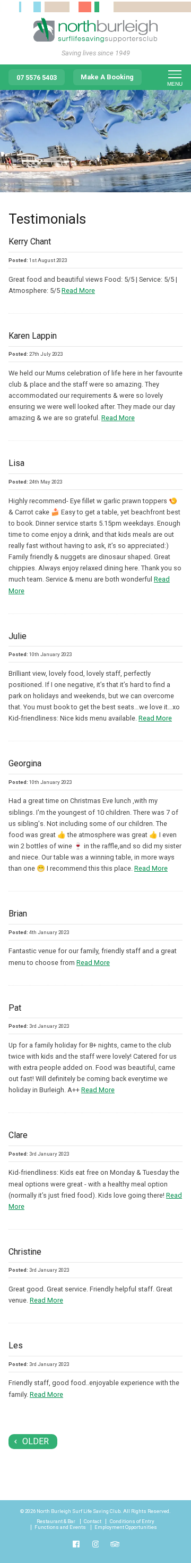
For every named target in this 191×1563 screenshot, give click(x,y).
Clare (18, 1135)
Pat (14, 1008)
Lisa (16, 463)
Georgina (24, 763)
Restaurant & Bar (56, 1521)
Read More (78, 290)
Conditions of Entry (132, 1521)
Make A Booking (107, 77)
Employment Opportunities (125, 1527)
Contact (92, 1521)
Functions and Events (60, 1527)
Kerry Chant (29, 241)
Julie (17, 636)
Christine (24, 1252)
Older (35, 1441)
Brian (17, 914)
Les (15, 1345)
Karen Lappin (32, 336)
